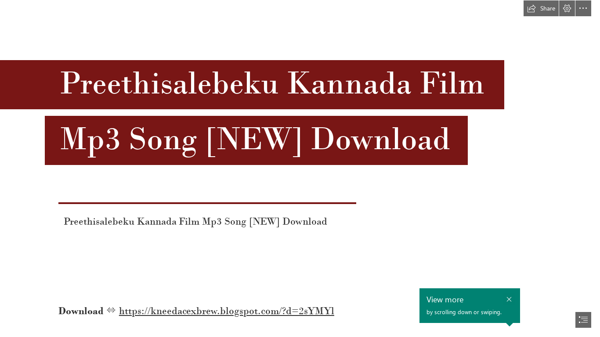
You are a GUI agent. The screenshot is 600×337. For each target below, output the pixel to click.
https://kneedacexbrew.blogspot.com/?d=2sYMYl (226, 310)
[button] (541, 8)
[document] (300, 168)
